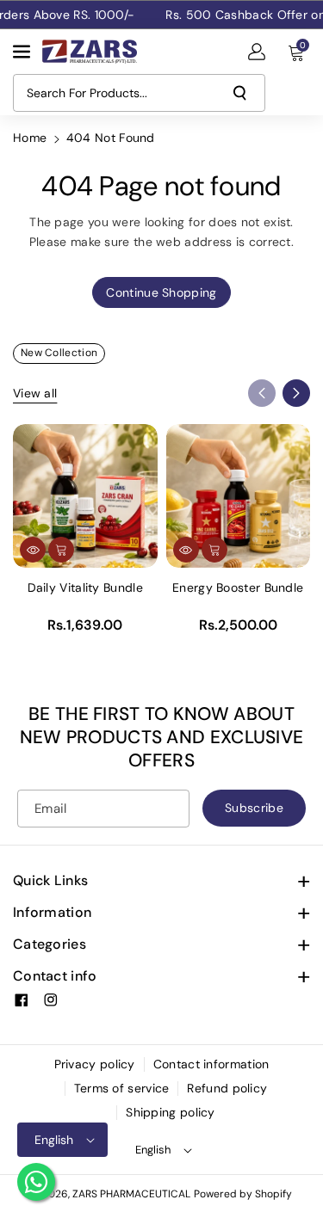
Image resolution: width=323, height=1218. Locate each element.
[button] (23, 51)
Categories (49, 944)
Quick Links (50, 880)
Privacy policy (94, 1064)
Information (52, 912)
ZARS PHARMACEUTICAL (131, 1194)
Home (30, 137)
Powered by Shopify (243, 1194)
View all (35, 393)
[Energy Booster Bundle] (238, 496)
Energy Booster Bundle (237, 587)
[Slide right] (296, 393)
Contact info (55, 976)
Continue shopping (161, 292)
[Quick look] (33, 550)
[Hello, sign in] (257, 52)
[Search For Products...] (239, 93)
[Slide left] (262, 393)
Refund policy (227, 1088)
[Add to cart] (61, 550)
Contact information (211, 1064)
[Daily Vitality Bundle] (85, 496)
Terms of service (122, 1088)
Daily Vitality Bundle (85, 587)
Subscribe (254, 807)
